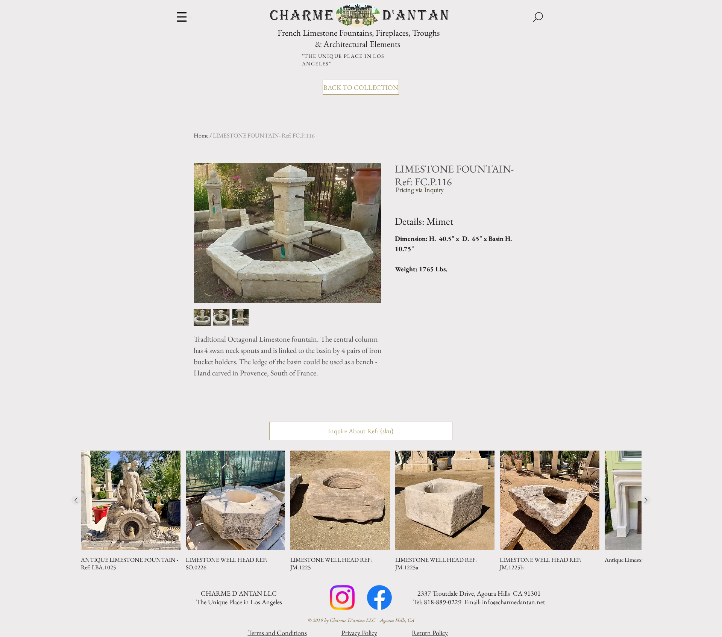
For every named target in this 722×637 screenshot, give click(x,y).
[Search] (537, 16)
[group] (361, 511)
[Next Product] (646, 500)
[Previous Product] (75, 500)
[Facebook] (379, 597)
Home (201, 135)
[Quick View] (130, 500)
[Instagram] (342, 597)
